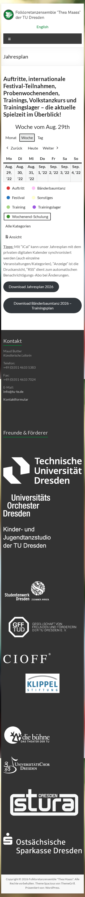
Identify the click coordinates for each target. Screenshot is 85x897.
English (42, 26)
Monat (11, 137)
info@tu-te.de (13, 392)
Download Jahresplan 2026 (31, 286)
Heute (33, 148)
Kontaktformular (15, 399)
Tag (40, 137)
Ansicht (14, 238)
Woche (27, 137)
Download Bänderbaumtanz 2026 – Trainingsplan (43, 305)
